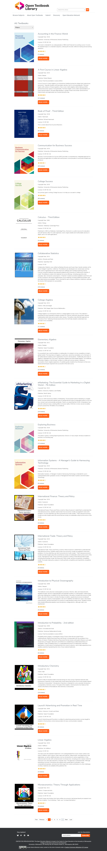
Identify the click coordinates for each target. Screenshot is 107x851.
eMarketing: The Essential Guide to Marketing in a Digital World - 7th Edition (64, 383)
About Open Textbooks (35, 15)
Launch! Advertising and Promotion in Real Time (60, 705)
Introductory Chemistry (48, 666)
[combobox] (71, 10)
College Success (45, 181)
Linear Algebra (44, 740)
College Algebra (45, 300)
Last (71, 819)
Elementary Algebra (47, 339)
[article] (53, 48)
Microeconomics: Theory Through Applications (59, 784)
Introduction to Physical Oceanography (55, 580)
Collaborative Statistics (48, 253)
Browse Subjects (18, 15)
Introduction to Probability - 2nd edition (56, 622)
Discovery (56, 15)
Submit (48, 15)
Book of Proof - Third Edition (51, 111)
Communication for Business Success (55, 145)
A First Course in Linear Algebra (52, 69)
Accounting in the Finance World (53, 33)
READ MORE (43, 58)
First (36, 819)
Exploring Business (46, 424)
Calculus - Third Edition (49, 217)
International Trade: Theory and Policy (55, 536)
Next (66, 819)
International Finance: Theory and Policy (56, 496)
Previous (41, 819)
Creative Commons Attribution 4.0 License (76, 847)
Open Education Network (71, 15)
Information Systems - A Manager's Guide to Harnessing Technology (64, 461)
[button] (24, 27)
